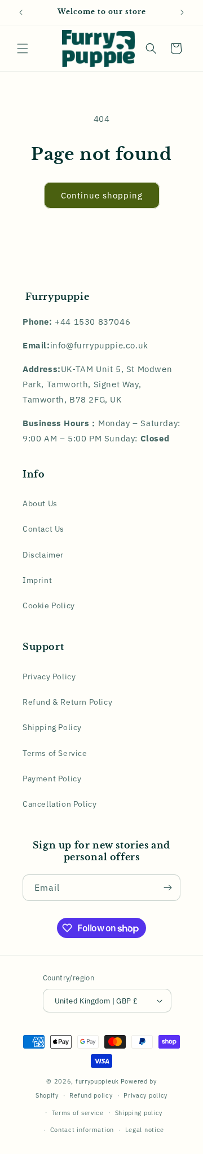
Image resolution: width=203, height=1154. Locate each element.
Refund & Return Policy (67, 702)
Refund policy (90, 1095)
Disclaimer (43, 555)
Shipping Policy (52, 727)
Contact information (82, 1130)
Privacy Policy (49, 676)
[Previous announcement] (20, 12)
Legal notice (144, 1130)
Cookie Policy (49, 605)
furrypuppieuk (97, 1081)
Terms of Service (55, 753)
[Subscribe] (167, 887)
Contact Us (43, 529)
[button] (22, 48)
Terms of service (78, 1113)
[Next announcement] (182, 12)
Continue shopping (102, 195)
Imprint (37, 580)
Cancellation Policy (59, 804)
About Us (40, 503)
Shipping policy (139, 1113)
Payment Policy (52, 778)
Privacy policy (145, 1095)
